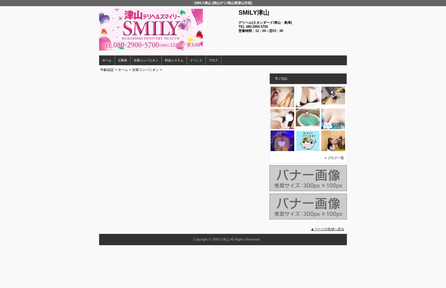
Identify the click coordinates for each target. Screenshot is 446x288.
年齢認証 (107, 70)
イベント (196, 60)
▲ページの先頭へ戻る (327, 229)
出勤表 (122, 60)
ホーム (107, 60)
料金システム (174, 60)
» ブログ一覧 (334, 158)
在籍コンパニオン (146, 60)
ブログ (213, 60)
